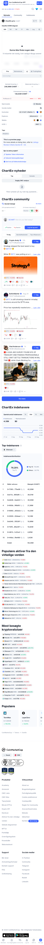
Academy (5, 798)
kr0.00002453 (17, 695)
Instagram (26, 883)
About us (25, 798)
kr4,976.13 (15, 671)
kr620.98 (15, 668)
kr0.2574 (15, 651)
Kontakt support (8, 879)
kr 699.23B (10, 9)
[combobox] (22, 76)
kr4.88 (13, 691)
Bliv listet (5, 871)
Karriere (25, 834)
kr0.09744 (19, 661)
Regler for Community (30, 818)
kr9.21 (13, 657)
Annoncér (5, 802)
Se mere (38, 217)
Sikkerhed (25, 830)
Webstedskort (7, 858)
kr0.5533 (16, 688)
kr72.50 (16, 685)
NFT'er (4, 842)
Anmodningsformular (9, 875)
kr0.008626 (19, 705)
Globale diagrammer (9, 838)
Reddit (24, 891)
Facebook (25, 887)
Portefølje (5, 846)
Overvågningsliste (8, 850)
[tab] (27, 71)
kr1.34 (15, 681)
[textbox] (24, 234)
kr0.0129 (17, 647)
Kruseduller (6, 854)
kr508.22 (17, 674)
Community (26, 875)
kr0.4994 (16, 701)
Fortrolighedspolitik (29, 806)
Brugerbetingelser (28, 802)
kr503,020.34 (17, 654)
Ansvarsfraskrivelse (29, 822)
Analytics (6, 147)
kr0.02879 (17, 708)
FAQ (3, 883)
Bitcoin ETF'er (7, 818)
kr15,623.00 (17, 664)
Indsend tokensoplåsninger (15, 171)
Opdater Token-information (15, 167)
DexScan (5, 826)
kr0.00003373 (18, 698)
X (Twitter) (26, 871)
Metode (25, 826)
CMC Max (5, 810)
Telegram (25, 879)
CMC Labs (6, 806)
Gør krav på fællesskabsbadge (16, 175)
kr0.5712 (12, 678)
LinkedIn (25, 895)
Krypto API (6, 822)
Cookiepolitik (26, 814)
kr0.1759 (15, 712)
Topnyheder (6, 814)
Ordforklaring (7, 887)
